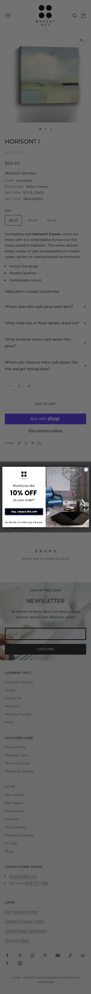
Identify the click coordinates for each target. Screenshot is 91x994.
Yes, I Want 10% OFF (24, 512)
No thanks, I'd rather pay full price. (24, 522)
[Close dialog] (86, 470)
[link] (24, 475)
